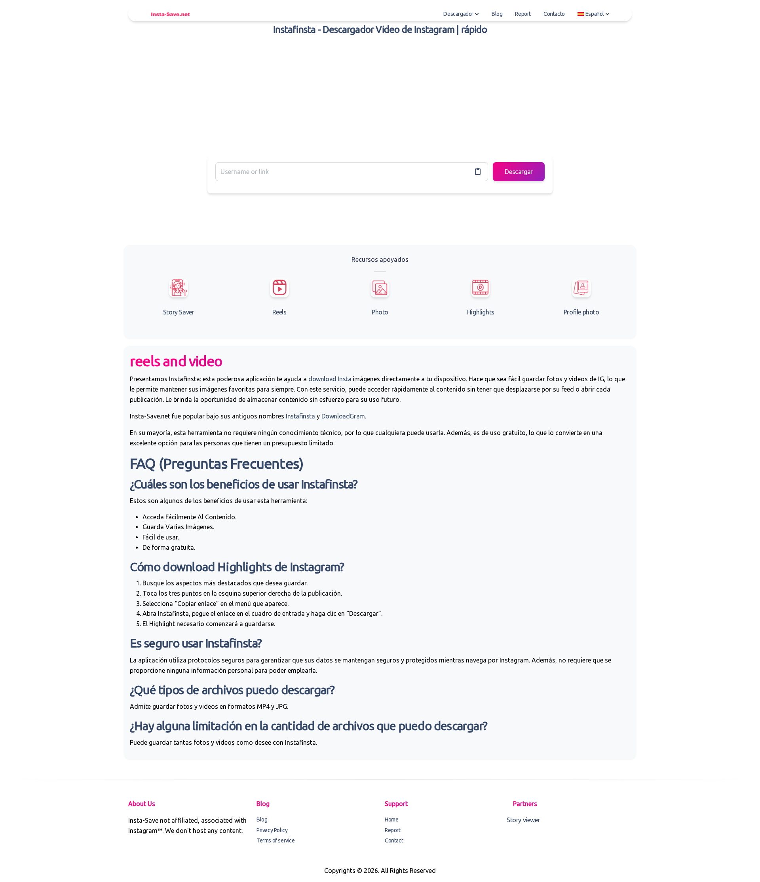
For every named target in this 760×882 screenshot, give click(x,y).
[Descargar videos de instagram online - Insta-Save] (170, 14)
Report (523, 14)
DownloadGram (343, 416)
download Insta (329, 378)
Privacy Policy (271, 830)
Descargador (458, 14)
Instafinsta (300, 416)
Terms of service (275, 840)
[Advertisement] (380, 94)
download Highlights (217, 566)
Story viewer (523, 819)
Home (391, 819)
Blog (497, 14)
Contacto (554, 14)
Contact (394, 840)
